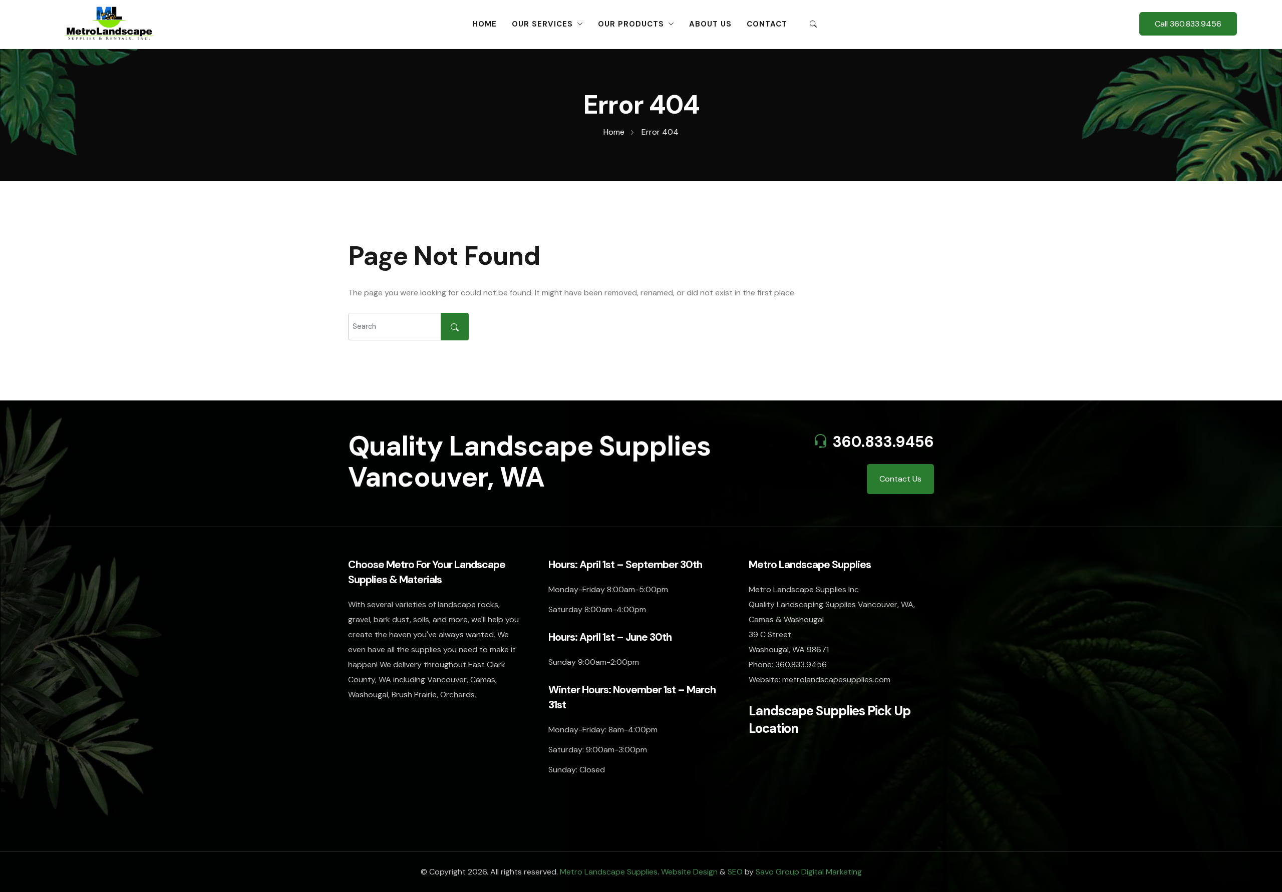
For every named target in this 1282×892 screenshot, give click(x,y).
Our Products (631, 24)
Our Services (542, 24)
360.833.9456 (883, 442)
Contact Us (900, 479)
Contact (767, 24)
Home (484, 24)
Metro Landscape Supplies (609, 871)
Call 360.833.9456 (1188, 24)
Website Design (689, 871)
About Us (710, 24)
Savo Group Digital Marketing (809, 871)
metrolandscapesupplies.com (836, 679)
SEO (735, 871)
